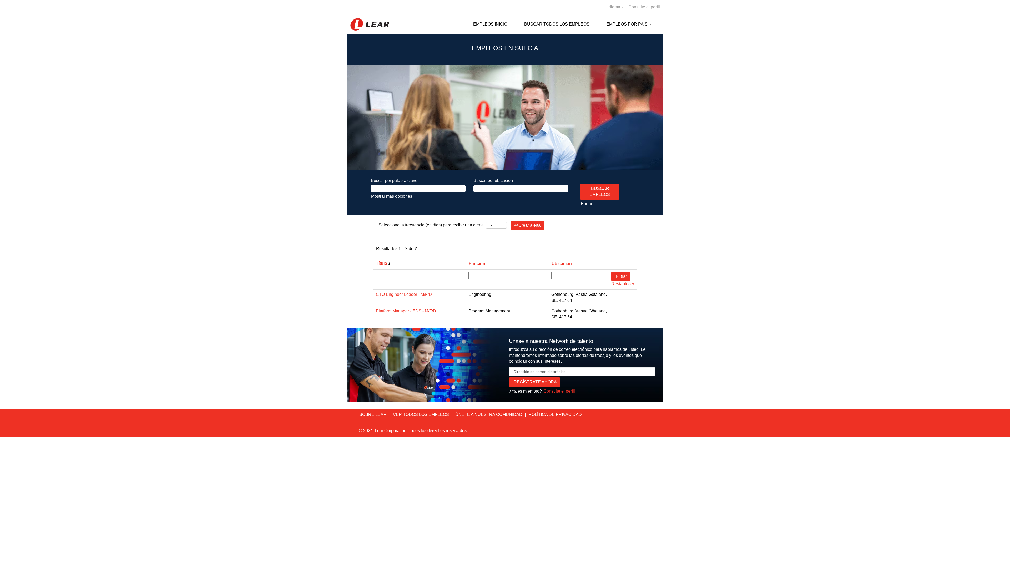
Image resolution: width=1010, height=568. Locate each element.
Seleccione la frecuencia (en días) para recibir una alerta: (431, 225)
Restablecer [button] (623, 284)
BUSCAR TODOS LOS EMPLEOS (556, 24)
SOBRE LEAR (373, 414)
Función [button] (477, 263)
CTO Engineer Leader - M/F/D (404, 294)
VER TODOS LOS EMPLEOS (421, 414)
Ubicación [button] (562, 263)
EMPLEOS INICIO (490, 24)
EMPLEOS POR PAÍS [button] (627, 24)
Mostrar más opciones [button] (391, 196)
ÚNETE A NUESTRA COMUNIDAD (488, 414)
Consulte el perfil (644, 7)
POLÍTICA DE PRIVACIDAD (555, 414)
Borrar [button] (586, 203)
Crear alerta (529, 225)
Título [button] (382, 263)
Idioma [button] (614, 7)
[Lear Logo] (370, 24)
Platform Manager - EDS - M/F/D (406, 311)
